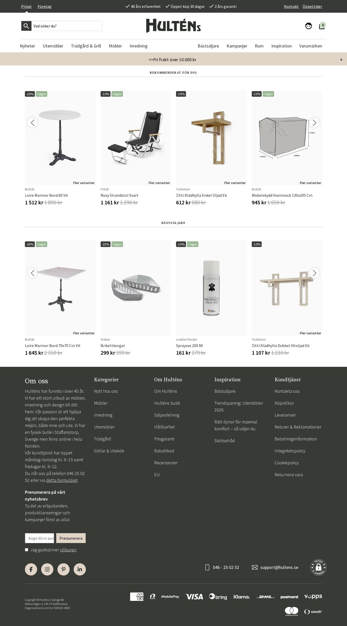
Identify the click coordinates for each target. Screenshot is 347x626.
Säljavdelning (166, 415)
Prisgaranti (164, 439)
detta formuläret (62, 480)
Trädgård (102, 439)
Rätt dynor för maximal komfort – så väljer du (235, 425)
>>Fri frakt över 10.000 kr (172, 59)
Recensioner (166, 463)
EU (157, 474)
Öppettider (312, 6)
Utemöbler (104, 427)
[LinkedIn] (80, 569)
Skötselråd (224, 440)
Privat (26, 6)
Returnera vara (289, 474)
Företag (45, 6)
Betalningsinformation (296, 439)
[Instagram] (47, 569)
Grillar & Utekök (109, 451)
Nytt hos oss (106, 391)
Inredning (103, 415)
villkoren (68, 550)
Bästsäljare (224, 391)
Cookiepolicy (287, 463)
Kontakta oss (287, 391)
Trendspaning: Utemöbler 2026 (238, 406)
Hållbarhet (164, 427)
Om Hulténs (165, 391)
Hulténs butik (167, 403)
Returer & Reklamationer (298, 427)
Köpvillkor (284, 403)
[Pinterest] (63, 569)
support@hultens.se (279, 567)
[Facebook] (31, 569)
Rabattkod (164, 451)
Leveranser (285, 415)
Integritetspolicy (290, 451)
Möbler (100, 403)
